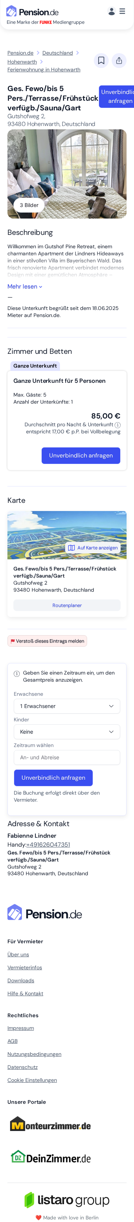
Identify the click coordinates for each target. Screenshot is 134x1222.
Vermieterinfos (24, 967)
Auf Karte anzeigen (97, 547)
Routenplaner (67, 605)
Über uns (18, 954)
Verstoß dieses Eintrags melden (50, 641)
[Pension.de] (33, 10)
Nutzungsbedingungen (34, 1054)
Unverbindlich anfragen (81, 455)
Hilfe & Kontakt (25, 993)
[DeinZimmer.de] (50, 1167)
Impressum (20, 1028)
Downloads (20, 980)
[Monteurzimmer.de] (50, 1134)
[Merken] (101, 60)
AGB (12, 1041)
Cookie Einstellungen (32, 1080)
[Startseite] (46, 912)
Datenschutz (22, 1067)
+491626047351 (48, 844)
